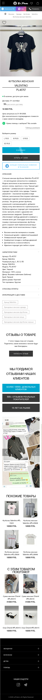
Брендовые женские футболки (15, 312)
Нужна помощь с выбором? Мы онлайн (21, 123)
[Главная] (5, 14)
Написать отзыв (21, 354)
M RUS (15, 138)
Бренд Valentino (10, 302)
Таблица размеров (32, 127)
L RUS (6, 138)
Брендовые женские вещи (14, 317)
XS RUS (7, 143)
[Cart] (38, 3)
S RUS (25, 138)
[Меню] (3, 3)
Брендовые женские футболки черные (19, 322)
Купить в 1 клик (21, 158)
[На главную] (21, 3)
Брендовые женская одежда (15, 307)
